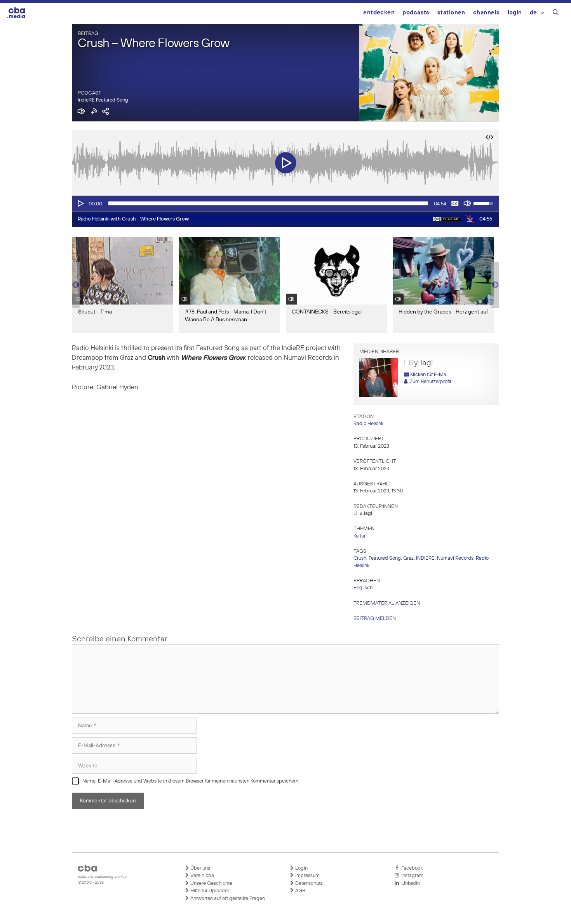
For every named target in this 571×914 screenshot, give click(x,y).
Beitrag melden (374, 618)
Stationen (451, 13)
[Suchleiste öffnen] (555, 13)
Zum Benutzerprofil (429, 381)
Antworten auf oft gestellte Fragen (227, 898)
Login (515, 13)
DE (533, 13)
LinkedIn (409, 883)
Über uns (199, 868)
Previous (76, 285)
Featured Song (385, 558)
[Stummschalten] (467, 203)
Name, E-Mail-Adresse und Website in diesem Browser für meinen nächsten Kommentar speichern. (190, 781)
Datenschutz (308, 883)
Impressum (307, 875)
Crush (359, 558)
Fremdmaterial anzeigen (386, 603)
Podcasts (416, 13)
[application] (285, 203)
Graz (408, 558)
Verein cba (201, 875)
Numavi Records (455, 558)
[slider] (268, 203)
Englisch (363, 587)
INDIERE (425, 558)
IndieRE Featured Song (103, 100)
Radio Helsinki (369, 423)
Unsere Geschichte (210, 883)
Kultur (359, 536)
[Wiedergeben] (80, 203)
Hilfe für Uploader (209, 890)
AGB (299, 890)
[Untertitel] (455, 203)
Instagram (411, 875)
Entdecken (379, 13)
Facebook (411, 868)
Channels (486, 13)
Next (495, 285)
